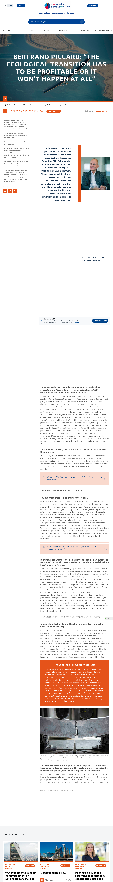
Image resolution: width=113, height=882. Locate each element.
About (21, 5)
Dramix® (81, 756)
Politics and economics (14, 105)
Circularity (28, 31)
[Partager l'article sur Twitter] (5, 190)
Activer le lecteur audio (100, 320)
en (11, 5)
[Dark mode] (109, 618)
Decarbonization (9, 31)
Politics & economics (103, 31)
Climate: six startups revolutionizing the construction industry (76, 617)
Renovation (47, 31)
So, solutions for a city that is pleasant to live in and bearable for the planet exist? (15, 135)
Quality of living (66, 31)
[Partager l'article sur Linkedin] (10, 190)
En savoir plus (76, 322)
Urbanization (85, 31)
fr (5, 5)
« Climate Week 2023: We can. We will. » (66, 490)
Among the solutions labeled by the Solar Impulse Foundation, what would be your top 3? (16, 164)
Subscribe (92, 5)
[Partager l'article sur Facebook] (15, 190)
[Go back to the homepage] (56, 5)
